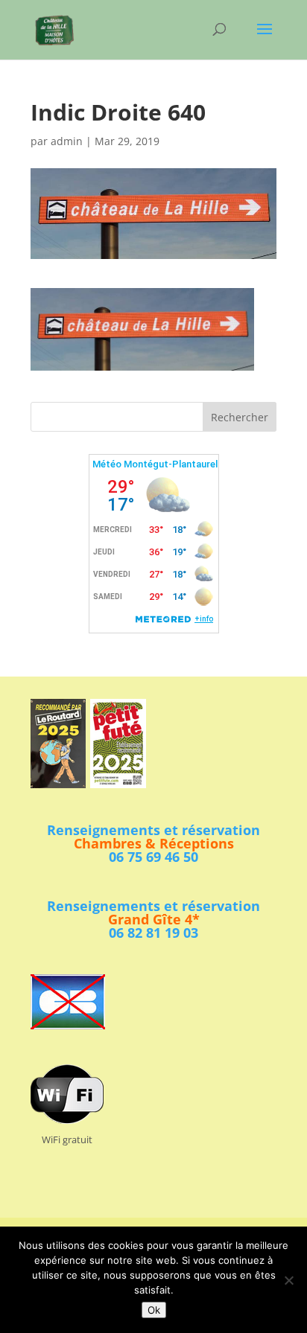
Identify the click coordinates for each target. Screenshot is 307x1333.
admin (67, 141)
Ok (154, 1310)
